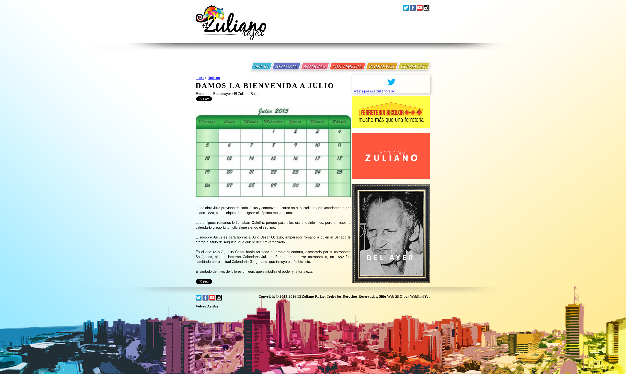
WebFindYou (420, 296)
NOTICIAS (315, 66)
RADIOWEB (381, 66)
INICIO (261, 66)
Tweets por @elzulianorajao (373, 91)
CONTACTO (413, 66)
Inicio (200, 77)
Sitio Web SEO (390, 296)
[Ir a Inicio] (231, 26)
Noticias (214, 77)
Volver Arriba (207, 306)
